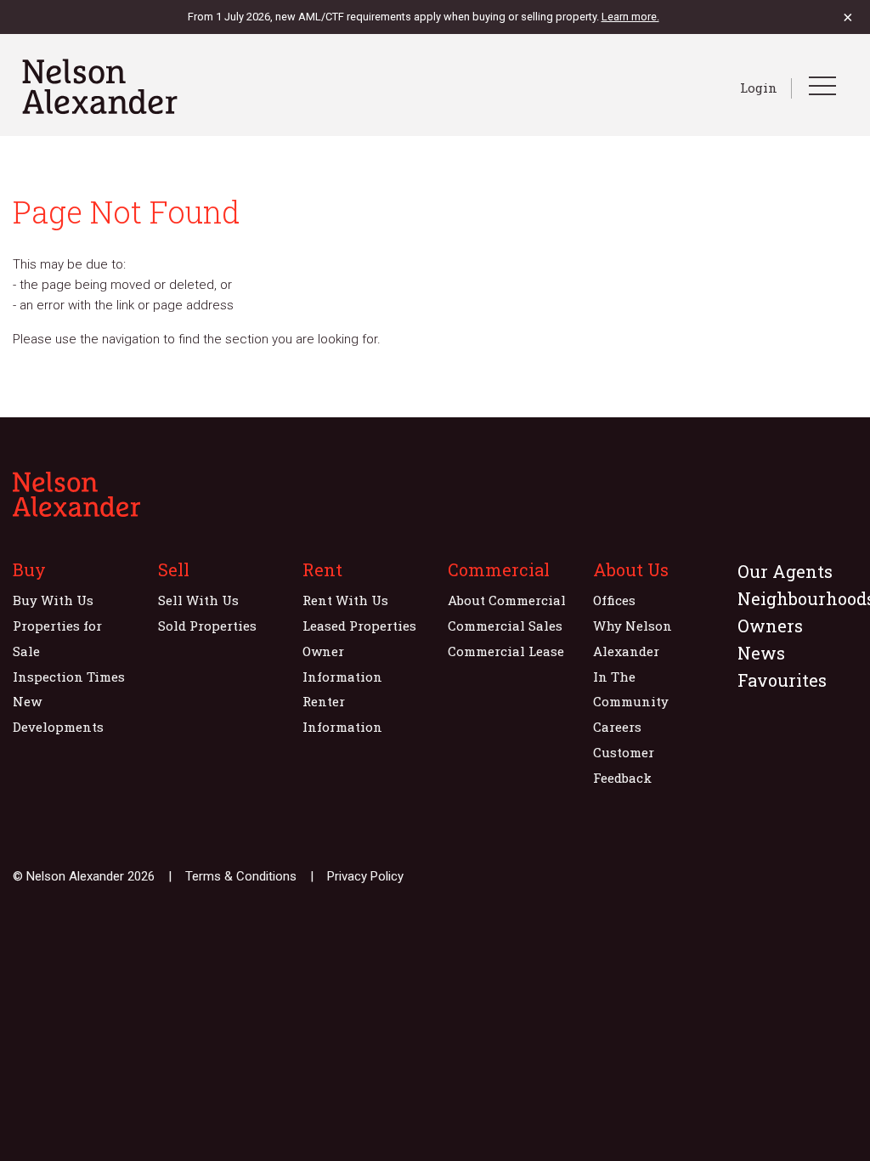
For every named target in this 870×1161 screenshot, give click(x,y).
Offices (614, 600)
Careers (617, 726)
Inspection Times (69, 676)
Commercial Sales (505, 625)
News (761, 653)
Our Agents (785, 571)
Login (758, 87)
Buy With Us (53, 600)
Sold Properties (207, 625)
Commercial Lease (506, 651)
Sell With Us (198, 600)
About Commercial (507, 600)
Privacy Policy (365, 876)
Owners (770, 625)
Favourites (782, 680)
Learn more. (630, 16)
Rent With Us (345, 600)
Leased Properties (359, 625)
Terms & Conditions (241, 876)
